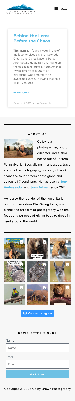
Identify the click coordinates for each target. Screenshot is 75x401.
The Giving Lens (45, 204)
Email (10, 357)
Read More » (21, 92)
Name (10, 340)
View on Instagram (40, 313)
